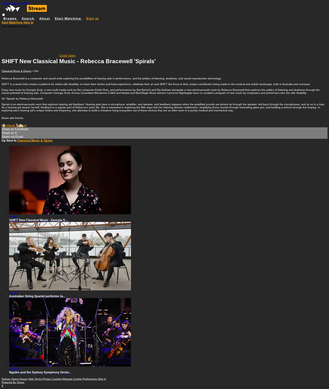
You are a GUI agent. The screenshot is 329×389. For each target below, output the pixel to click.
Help (31, 378)
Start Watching (68, 18)
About (44, 18)
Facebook (9, 125)
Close (63, 55)
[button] (3, 15)
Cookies (57, 378)
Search (28, 18)
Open (72, 55)
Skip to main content (15, 3)
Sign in (92, 18)
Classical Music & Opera (17, 71)
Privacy (47, 378)
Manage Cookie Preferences (80, 378)
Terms (38, 378)
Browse (10, 18)
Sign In (28, 22)
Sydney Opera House (14, 378)
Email (22, 125)
